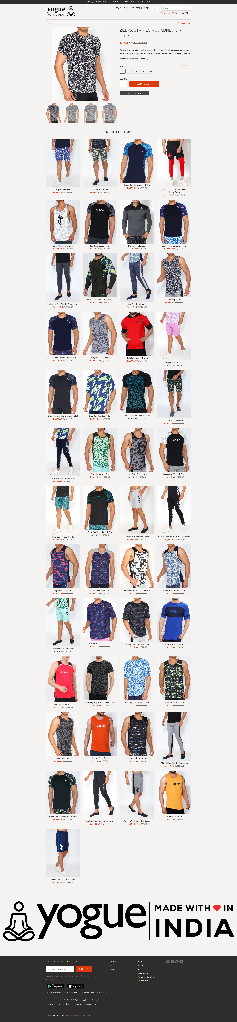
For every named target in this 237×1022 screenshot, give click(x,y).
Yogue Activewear (58, 1015)
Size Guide (186, 65)
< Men (48, 23)
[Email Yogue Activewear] (181, 962)
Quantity (123, 79)
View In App (134, 93)
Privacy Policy (143, 981)
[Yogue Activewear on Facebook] (172, 962)
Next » (188, 23)
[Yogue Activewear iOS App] (76, 989)
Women (165, 13)
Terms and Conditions (146, 977)
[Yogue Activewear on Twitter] (168, 962)
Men (175, 13)
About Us (141, 966)
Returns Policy (143, 973)
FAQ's (140, 969)
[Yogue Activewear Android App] (55, 989)
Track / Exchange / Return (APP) (132, 8)
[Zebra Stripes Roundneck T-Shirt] (81, 64)
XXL (150, 71)
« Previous (180, 23)
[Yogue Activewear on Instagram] (177, 962)
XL (144, 71)
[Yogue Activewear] (61, 12)
